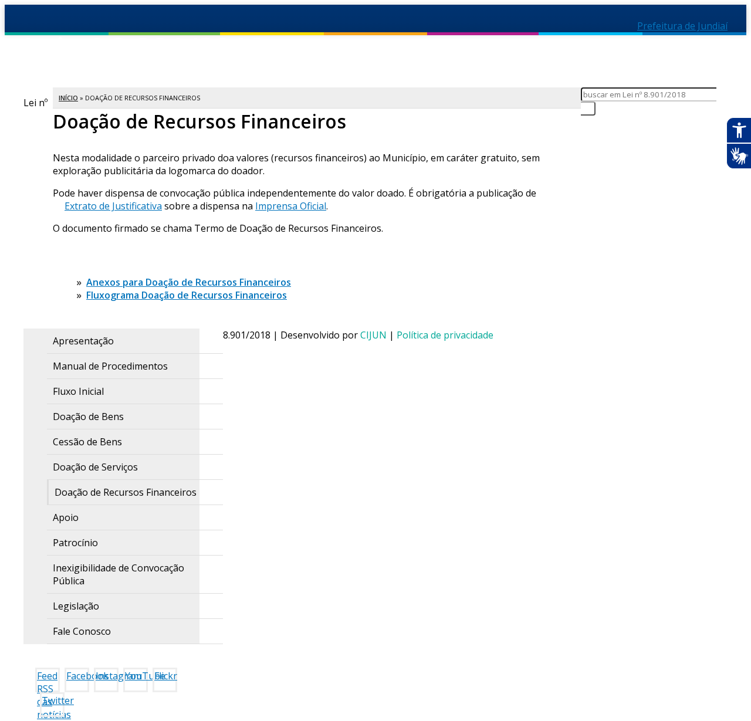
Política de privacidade (445, 335)
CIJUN (373, 335)
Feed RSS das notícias (48, 680)
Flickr (165, 675)
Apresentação (83, 340)
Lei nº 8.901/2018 (230, 57)
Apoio (66, 517)
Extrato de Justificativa (113, 205)
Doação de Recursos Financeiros (126, 492)
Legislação (76, 606)
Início (68, 97)
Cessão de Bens (87, 441)
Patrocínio (75, 542)
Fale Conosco (82, 631)
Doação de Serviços (95, 467)
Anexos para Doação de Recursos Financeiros (188, 282)
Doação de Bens (88, 416)
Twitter (53, 700)
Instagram (107, 675)
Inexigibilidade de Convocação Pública (118, 574)
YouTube (136, 675)
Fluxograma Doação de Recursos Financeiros (186, 295)
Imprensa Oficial (290, 205)
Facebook (77, 675)
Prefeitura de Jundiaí (682, 25)
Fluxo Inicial (78, 391)
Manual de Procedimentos (110, 366)
